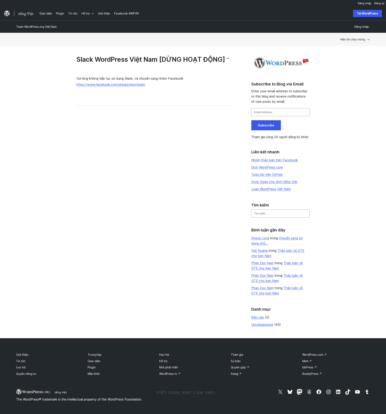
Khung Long (260, 238)
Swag (236, 373)
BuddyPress (312, 373)
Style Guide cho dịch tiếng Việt (274, 182)
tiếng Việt (60, 392)
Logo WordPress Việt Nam (271, 189)
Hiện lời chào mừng (352, 39)
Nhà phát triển (168, 367)
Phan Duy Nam (262, 263)
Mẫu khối (94, 373)
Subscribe (266, 125)
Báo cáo (257, 317)
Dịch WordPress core (267, 167)
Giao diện (94, 361)
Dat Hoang (259, 251)
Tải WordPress (367, 13)
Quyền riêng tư (26, 373)
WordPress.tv (170, 373)
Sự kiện (236, 361)
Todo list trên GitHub (267, 175)
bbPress (309, 367)
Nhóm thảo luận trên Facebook (274, 160)
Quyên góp (240, 367)
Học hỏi (164, 354)
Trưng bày (95, 354)
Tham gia (237, 354)
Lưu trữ (21, 367)
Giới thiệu (22, 354)
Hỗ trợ (163, 361)
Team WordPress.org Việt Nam (36, 26)
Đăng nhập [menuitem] (364, 3)
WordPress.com (314, 354)
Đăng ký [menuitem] (379, 3)
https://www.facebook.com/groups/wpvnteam (110, 84)
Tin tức (21, 361)
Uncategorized (262, 325)
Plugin (92, 367)
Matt (307, 361)
